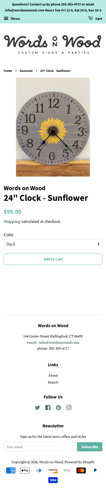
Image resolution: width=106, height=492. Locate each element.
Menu (15, 18)
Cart (98, 18)
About (53, 375)
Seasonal (26, 71)
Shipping (12, 221)
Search (53, 382)
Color (9, 234)
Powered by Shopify (80, 462)
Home (8, 71)
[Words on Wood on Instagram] (68, 408)
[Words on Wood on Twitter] (37, 408)
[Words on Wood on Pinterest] (58, 408)
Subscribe (89, 447)
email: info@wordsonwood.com (53, 342)
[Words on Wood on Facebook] (48, 408)
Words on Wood (51, 462)
